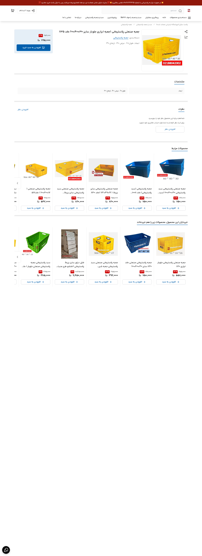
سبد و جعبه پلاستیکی (144, 24)
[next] (17, 183)
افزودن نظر (23, 109)
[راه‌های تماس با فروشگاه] (6, 550)
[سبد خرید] (12, 10)
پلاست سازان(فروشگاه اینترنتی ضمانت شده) (172, 24)
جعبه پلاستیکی (126, 24)
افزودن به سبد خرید (31, 47)
